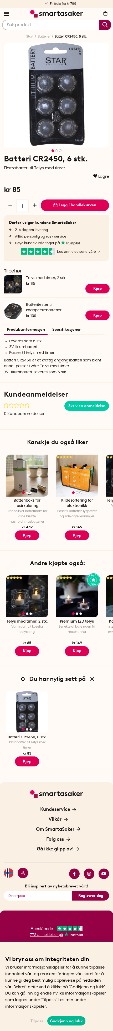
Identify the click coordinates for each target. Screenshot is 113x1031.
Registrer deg (90, 895)
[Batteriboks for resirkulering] (27, 476)
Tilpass (36, 1021)
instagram (87, 874)
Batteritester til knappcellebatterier (43, 307)
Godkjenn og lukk (66, 1021)
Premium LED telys (77, 621)
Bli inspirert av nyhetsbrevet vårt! (56, 886)
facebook (72, 874)
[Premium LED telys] (77, 596)
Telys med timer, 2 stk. (46, 278)
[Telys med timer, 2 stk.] (27, 596)
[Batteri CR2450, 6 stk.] (27, 712)
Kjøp (27, 535)
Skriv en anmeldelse (86, 405)
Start (29, 36)
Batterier (44, 36)
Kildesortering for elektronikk (77, 503)
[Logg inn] (20, 874)
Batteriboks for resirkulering (27, 503)
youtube (101, 874)
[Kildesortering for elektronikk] (77, 476)
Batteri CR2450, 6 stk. (27, 737)
